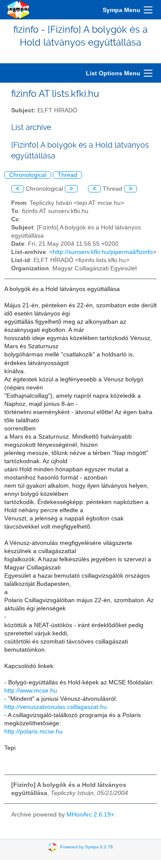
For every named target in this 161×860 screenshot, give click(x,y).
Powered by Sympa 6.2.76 (86, 847)
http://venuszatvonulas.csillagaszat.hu (55, 707)
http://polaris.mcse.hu (33, 731)
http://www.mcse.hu (30, 690)
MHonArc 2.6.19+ (90, 814)
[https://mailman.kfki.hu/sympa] (19, 9)
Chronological (27, 175)
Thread (67, 175)
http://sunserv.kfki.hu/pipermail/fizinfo (103, 252)
